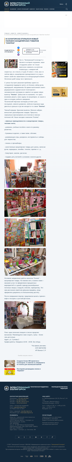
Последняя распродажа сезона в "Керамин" (29, 370)
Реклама (46, 9)
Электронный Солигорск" (58, 444)
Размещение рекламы (60, 387)
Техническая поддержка (39, 387)
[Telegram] (18, 52)
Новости (6, 9)
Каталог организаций (23, 9)
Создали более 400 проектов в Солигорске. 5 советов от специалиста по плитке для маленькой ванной (31, 362)
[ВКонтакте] (18, 48)
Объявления (13, 9)
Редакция (64, 388)
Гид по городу (39, 9)
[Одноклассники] (18, 50)
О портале (51, 9)
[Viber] (18, 55)
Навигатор (32, 9)
